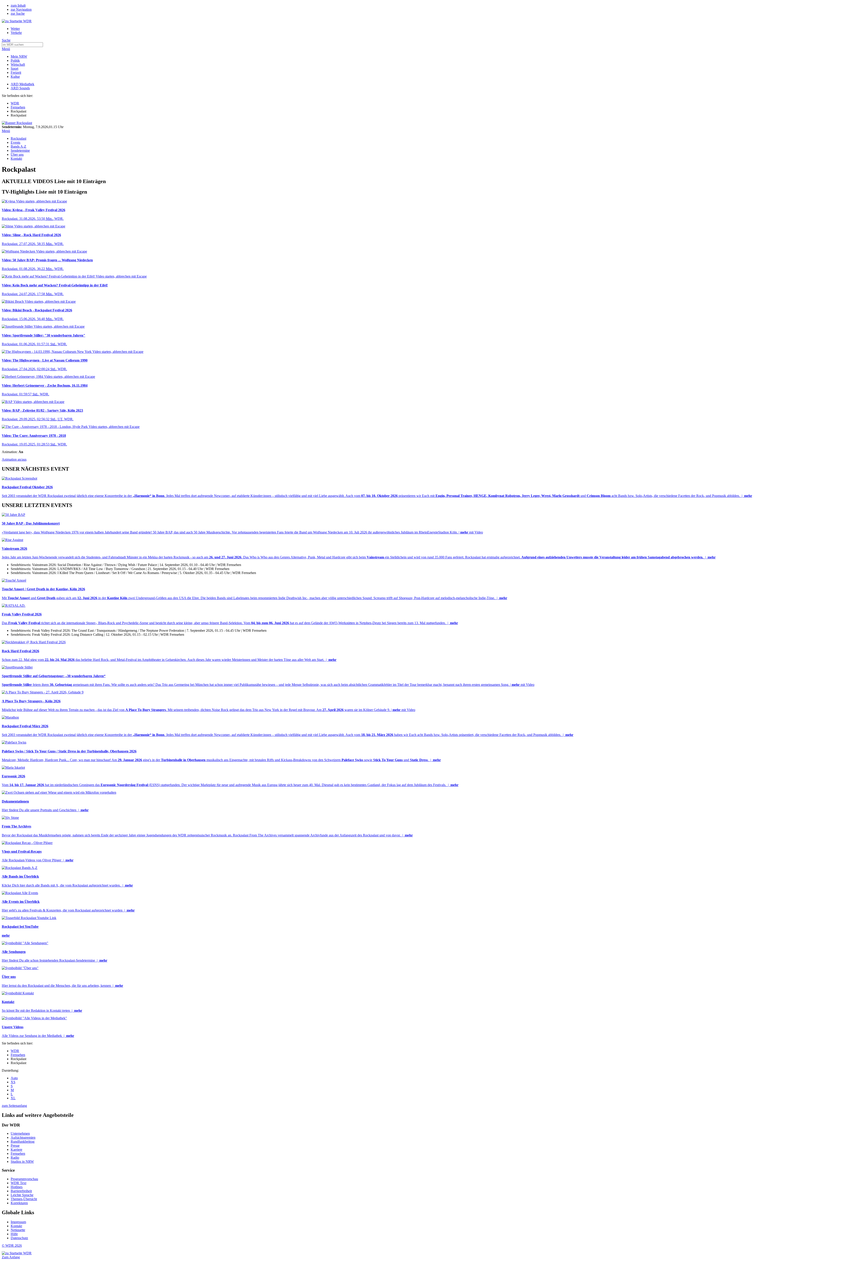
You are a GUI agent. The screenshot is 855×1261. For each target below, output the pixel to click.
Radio (15, 1157)
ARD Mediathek (22, 84)
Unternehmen (20, 1133)
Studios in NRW (22, 1161)
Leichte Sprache (22, 1195)
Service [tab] (8, 1170)
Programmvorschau (24, 1179)
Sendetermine (20, 150)
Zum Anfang (11, 1257)
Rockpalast (18, 138)
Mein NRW (19, 56)
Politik (15, 60)
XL (13, 1098)
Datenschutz (19, 1238)
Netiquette (18, 1230)
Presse (15, 1145)
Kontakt (16, 158)
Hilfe (14, 1234)
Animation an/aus (14, 459)
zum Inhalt (18, 5)
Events (15, 142)
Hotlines (16, 1187)
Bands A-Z (18, 146)
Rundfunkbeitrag (23, 1141)
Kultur (15, 76)
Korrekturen (19, 1203)
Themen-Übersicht (24, 1199)
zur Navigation (21, 9)
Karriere (16, 1149)
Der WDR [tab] (11, 1125)
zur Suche (18, 13)
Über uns (17, 154)
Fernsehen (18, 107)
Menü (6, 49)
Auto (14, 1078)
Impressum (18, 1222)
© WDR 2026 (12, 1245)
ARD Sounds (20, 88)
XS (13, 1082)
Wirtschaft (18, 64)
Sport (14, 68)
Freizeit (16, 72)
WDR (15, 103)
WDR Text (18, 1183)
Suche (6, 40)
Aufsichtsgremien (23, 1137)
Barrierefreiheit (21, 1191)
